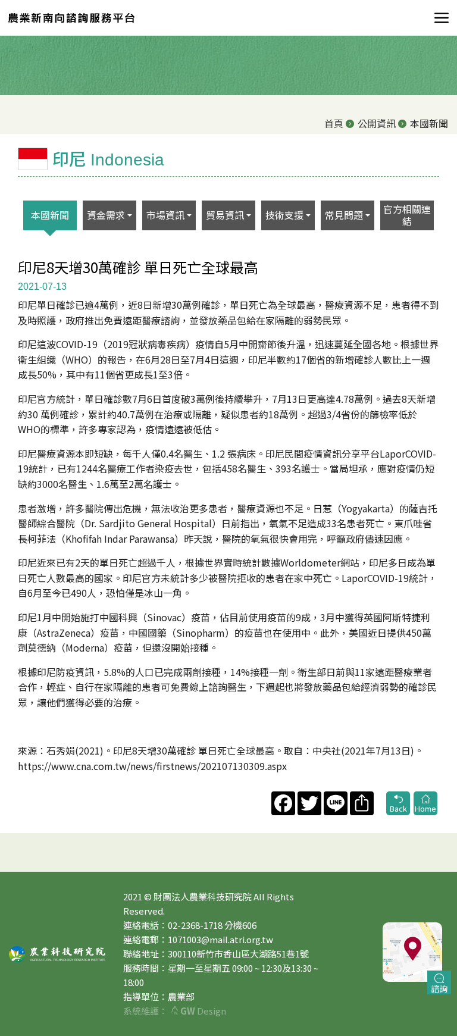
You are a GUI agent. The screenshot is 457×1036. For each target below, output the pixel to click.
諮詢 (439, 988)
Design (203, 1010)
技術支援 (284, 215)
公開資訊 (377, 123)
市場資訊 (165, 215)
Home (425, 808)
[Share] (361, 803)
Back (398, 808)
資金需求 (106, 215)
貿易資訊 (225, 215)
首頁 (333, 123)
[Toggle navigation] (438, 18)
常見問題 (344, 215)
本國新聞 (50, 215)
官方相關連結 (407, 214)
